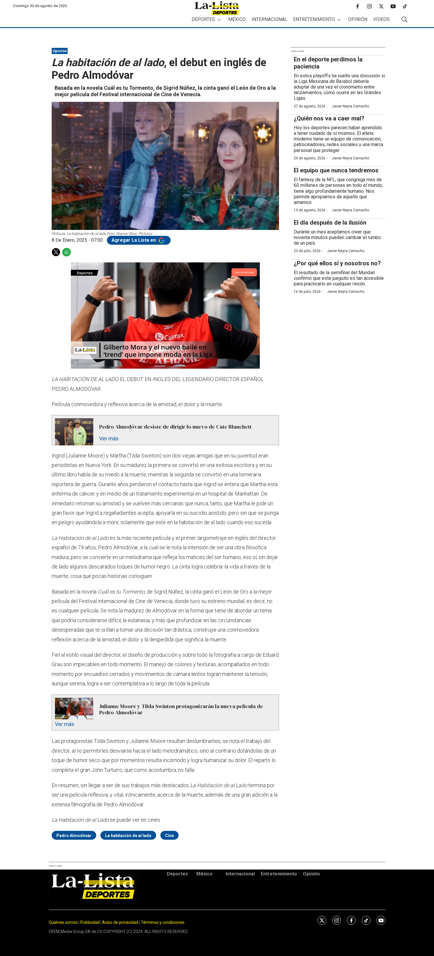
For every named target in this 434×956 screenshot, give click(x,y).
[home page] (217, 8)
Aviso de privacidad (120, 922)
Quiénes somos (63, 922)
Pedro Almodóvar (74, 835)
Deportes (203, 19)
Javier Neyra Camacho (350, 106)
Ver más (109, 438)
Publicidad (90, 922)
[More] (219, 20)
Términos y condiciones (163, 922)
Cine (169, 835)
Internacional (269, 19)
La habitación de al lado (128, 835)
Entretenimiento (314, 19)
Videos (381, 19)
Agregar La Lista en (134, 240)
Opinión (357, 19)
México (237, 19)
